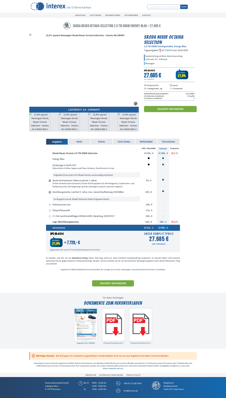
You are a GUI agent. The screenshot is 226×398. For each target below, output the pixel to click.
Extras (101, 141)
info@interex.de (130, 390)
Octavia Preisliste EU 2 (141, 343)
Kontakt (146, 15)
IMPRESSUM (91, 375)
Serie (79, 141)
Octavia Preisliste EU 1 (113, 343)
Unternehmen (131, 15)
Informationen (112, 15)
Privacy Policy (133, 375)
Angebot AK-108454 (86, 343)
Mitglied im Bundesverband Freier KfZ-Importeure (174, 385)
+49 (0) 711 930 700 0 (132, 383)
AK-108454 (167, 50)
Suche (184, 6)
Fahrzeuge (80, 15)
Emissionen (168, 141)
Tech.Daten (123, 141)
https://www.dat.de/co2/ (113, 368)
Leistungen (95, 15)
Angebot (57, 141)
